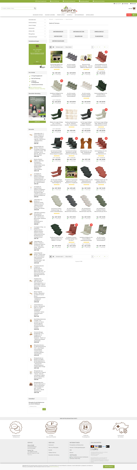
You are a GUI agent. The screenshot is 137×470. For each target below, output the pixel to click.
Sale (129, 14)
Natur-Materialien (79, 14)
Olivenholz (69, 14)
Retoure (71, 452)
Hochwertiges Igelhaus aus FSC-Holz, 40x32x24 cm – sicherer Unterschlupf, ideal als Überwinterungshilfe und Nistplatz (56, 66)
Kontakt (50, 450)
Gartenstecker (31, 28)
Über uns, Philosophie (53, 447)
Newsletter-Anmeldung (54, 455)
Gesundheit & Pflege (38, 14)
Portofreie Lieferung (84, 1)
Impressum (51, 445)
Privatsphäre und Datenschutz (76, 445)
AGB (71, 450)
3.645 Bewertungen (37, 63)
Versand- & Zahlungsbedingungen (77, 447)
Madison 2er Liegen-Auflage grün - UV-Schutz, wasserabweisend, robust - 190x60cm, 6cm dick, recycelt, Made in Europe (56, 124)
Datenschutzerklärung (54, 466)
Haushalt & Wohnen (50, 14)
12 (104, 47)
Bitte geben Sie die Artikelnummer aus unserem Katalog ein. (36, 403)
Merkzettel (133, 3)
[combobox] (69, 47)
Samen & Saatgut (32, 25)
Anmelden (37, 121)
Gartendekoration (32, 19)
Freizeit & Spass (61, 14)
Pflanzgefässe (32, 34)
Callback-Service (52, 452)
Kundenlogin (125, 3)
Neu (135, 14)
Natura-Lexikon (90, 14)
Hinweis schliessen (109, 466)
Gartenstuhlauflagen (33, 36)
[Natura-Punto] (69, 9)
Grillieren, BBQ (31, 31)
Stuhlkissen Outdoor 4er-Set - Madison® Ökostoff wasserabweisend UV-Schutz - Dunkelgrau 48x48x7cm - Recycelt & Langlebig (86, 181)
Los (44, 409)
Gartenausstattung (32, 22)
